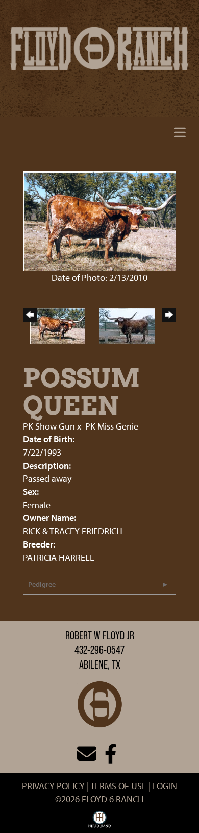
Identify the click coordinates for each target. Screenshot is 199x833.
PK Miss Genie (111, 426)
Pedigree (42, 584)
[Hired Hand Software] (99, 822)
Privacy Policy (53, 786)
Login (165, 786)
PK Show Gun (49, 426)
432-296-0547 (99, 649)
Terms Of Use (118, 786)
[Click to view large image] (99, 220)
